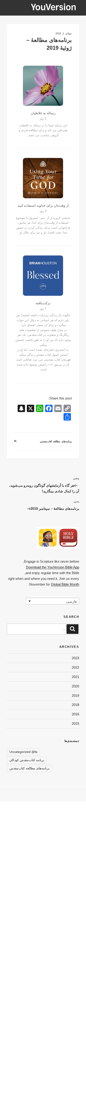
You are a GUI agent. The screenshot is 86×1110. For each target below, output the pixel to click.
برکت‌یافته (43, 303)
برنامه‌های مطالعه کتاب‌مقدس (56, 441)
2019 (75, 695)
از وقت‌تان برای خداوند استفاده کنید (43, 205)
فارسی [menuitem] (71, 601)
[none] (52, 601)
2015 (75, 723)
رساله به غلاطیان (43, 113)
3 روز (43, 118)
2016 (75, 714)
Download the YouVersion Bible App (52, 567)
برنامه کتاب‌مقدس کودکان (26, 760)
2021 (75, 677)
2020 (75, 686)
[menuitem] (52, 601)
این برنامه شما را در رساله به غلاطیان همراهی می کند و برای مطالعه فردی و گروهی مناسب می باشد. (43, 130)
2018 (75, 705)
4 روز (43, 211)
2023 (75, 658)
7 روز (43, 308)
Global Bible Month (65, 584)
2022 (75, 667)
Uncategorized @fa (23, 752)
